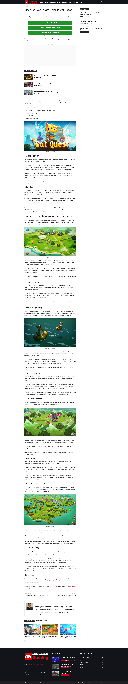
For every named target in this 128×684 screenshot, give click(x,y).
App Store (54, 586)
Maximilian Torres (40, 604)
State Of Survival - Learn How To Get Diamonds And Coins (36, 596)
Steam (73, 586)
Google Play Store (43, 586)
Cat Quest (55, 220)
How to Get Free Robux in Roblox (89, 21)
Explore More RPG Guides (50, 22)
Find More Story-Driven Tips (50, 32)
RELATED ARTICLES (30, 620)
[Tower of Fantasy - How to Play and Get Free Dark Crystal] (68, 629)
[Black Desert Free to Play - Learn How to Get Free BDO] (55, 666)
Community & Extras (64, 660)
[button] (102, 2)
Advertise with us (27, 672)
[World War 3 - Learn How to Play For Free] (55, 673)
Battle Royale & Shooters (52, 2)
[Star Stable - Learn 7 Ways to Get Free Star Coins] (50, 629)
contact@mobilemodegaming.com (38, 664)
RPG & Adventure (28, 634)
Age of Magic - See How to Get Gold (67, 595)
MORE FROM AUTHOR (41, 620)
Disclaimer (34, 672)
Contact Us (97, 682)
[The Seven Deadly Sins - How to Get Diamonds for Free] (32, 629)
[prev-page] (25, 641)
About (27, 674)
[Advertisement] (50, 55)
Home (41, 2)
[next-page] (28, 641)
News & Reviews (66, 2)
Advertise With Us (77, 682)
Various (81, 16)
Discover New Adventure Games (50, 27)
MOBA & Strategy (78, 2)
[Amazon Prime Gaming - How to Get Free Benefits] (55, 659)
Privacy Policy (40, 672)
